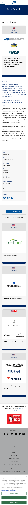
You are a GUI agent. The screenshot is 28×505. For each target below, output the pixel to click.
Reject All (14, 497)
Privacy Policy (14, 452)
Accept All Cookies (14, 502)
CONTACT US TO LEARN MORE (9, 146)
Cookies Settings (14, 493)
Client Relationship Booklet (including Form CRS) (14, 471)
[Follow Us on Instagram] (23, 434)
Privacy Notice (13, 490)
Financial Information (14, 458)
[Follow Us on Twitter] (12, 434)
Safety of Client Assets (14, 468)
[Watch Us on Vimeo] (20, 434)
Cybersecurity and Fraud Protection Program (14, 464)
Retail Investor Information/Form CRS (14, 449)
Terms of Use (14, 455)
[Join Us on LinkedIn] (8, 434)
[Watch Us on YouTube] (16, 434)
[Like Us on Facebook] (4, 434)
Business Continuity (14, 461)
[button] (2, 2)
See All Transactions (14, 211)
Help (14, 446)
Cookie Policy (4, 490)
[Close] (26, 476)
